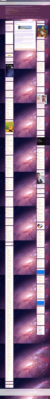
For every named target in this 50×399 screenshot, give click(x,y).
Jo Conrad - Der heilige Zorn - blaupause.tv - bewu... (9, 295)
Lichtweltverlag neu (8, 106)
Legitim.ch (39, 208)
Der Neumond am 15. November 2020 (9, 345)
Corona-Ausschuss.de (40, 91)
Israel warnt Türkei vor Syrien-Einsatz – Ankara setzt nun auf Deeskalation (40, 41)
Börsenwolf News (39, 241)
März (7, 374)
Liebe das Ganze (8, 157)
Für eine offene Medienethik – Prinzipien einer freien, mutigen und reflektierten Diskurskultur (9, 141)
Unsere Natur (7, 212)
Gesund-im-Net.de (8, 236)
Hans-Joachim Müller (40, 312)
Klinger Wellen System (8, 230)
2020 (6, 248)
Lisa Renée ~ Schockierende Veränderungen (8, 331)
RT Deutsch (39, 57)
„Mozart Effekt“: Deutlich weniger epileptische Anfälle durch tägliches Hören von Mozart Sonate (9, 222)
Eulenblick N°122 (8, 252)
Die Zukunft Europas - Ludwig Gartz (9, 251)
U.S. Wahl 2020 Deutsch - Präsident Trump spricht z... (9, 358)
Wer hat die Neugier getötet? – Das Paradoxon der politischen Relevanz (41, 236)
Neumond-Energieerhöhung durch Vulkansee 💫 (9, 314)
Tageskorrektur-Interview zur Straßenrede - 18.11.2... (9, 298)
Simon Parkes (7, 201)
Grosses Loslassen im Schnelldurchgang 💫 (9, 353)
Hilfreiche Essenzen (18, 11)
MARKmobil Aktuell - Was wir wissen (9, 307)
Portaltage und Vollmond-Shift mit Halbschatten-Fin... (9, 262)
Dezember (8, 249)
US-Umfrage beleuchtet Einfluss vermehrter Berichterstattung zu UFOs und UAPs (40, 287)
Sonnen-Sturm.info (40, 291)
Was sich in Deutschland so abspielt (9, 296)
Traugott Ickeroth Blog (40, 81)
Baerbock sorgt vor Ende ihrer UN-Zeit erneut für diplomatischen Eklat (40, 49)
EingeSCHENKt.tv (39, 316)
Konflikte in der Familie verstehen (41, 319)
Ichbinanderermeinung (40, 262)
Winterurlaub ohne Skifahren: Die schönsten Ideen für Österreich (40, 63)
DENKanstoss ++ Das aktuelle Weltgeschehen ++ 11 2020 (9, 312)
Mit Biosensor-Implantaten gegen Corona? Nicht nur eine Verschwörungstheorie (9, 220)
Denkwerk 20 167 (8, 338)
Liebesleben (7, 179)
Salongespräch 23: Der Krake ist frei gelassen (9, 260)
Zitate (6, 185)
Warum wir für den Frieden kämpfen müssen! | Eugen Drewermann (40, 317)
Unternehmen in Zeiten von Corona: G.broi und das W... (9, 316)
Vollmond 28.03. (33, 14)
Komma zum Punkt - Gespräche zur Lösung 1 (9, 278)
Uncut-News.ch (39, 199)
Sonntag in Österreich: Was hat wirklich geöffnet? (40, 69)
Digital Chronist (39, 123)
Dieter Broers (39, 294)
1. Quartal (10, 13)
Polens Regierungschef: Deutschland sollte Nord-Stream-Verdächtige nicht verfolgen (40, 43)
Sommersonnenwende (27, 9)
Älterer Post (33, 49)
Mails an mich (7, 18)
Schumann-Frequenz (40, 297)
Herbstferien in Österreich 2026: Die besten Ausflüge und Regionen (40, 65)
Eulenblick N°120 (8, 268)
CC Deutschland (8, 205)
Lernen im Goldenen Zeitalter (9, 117)
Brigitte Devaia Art (8, 195)
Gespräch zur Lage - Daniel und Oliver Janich (9, 264)
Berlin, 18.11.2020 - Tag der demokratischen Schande (9, 283)
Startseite (25, 49)
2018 (6, 378)
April (7, 373)
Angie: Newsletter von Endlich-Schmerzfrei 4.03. (9, 96)
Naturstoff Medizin (8, 235)
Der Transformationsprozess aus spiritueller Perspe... (9, 280)
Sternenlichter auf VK (40, 132)
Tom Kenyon (7, 200)
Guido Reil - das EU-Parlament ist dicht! (9, 364)
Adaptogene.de (7, 240)
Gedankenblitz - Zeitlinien (9, 362)
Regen (38, 150)
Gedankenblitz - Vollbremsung (8, 253)
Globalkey (7, 216)
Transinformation (8, 114)
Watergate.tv (39, 252)
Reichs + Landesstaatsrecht (9, 151)
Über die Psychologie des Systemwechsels (9, 301)
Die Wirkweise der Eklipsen (12, 11)
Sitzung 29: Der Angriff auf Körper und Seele (9, 255)
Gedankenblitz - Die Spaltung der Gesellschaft (8, 327)
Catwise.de (7, 112)
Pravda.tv (38, 212)
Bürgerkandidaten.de (40, 265)
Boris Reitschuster (39, 238)
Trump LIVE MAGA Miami (40, 162)
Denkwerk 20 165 (8, 361)
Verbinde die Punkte (40, 127)
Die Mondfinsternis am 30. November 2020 (9, 276)
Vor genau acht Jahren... (40, 256)
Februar (7, 375)
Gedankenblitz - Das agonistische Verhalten (9, 269)
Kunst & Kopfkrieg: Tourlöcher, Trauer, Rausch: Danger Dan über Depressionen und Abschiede (9, 168)
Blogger (36, 394)
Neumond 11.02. (20, 14)
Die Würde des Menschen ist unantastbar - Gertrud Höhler (39, 111)
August (7, 370)
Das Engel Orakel (8, 187)
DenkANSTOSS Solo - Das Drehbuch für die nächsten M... (9, 287)
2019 (6, 377)
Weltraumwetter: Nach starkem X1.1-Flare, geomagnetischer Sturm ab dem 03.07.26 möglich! (41, 292)
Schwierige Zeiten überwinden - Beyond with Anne (9, 335)
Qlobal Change (39, 118)
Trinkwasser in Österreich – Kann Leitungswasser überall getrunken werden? (40, 67)
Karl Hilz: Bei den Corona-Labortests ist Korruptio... (9, 352)
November (8, 250)
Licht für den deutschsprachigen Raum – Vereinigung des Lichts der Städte (9, 147)
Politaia (38, 155)
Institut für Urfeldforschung (9, 231)
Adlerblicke (7, 182)
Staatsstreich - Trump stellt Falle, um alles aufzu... (9, 350)
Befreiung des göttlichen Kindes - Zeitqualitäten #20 (9, 320)
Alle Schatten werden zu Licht (9, 145)
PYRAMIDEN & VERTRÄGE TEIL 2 (9, 365)
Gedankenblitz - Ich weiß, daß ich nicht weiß (9, 333)
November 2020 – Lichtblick (8, 271)
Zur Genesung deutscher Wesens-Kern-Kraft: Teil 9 (9, 273)
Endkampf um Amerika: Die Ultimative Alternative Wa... (9, 360)
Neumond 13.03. (29, 14)
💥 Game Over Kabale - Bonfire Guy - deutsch (9, 257)
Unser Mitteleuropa (39, 205)
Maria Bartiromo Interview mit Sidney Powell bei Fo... (9, 303)
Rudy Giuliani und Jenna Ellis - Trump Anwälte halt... (9, 293)
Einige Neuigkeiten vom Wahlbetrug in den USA (9, 325)
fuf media (38, 128)
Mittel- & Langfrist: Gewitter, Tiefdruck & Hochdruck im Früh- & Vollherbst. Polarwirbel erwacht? (41, 281)
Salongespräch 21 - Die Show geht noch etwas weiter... (9, 318)
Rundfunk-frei (39, 266)
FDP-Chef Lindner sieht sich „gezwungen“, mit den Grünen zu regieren (41, 254)
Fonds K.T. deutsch (40, 77)
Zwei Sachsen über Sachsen (8, 291)
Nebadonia (7, 83)
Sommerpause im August (40, 167)
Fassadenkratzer (39, 249)
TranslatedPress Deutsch (40, 161)
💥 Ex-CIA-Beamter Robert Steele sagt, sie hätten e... (9, 305)
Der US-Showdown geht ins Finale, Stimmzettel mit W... (9, 342)
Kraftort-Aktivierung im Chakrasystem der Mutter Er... (9, 300)
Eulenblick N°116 (8, 336)
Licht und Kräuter (8, 214)
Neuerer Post (16, 49)
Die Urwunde (9, 12)
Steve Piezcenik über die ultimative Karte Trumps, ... (9, 344)
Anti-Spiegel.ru (39, 216)
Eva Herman (39, 244)
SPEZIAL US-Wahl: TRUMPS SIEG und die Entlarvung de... (9, 356)
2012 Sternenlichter (13, 8)
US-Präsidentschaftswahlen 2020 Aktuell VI (9, 340)
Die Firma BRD (7, 150)
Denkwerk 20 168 (8, 328)
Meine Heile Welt (8, 143)
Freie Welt (39, 58)
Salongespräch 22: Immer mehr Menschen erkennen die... (9, 285)
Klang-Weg (7, 170)
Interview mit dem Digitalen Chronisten (9, 329)
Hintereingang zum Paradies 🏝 (8, 337)
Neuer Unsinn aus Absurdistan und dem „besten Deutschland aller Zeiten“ (41, 156)
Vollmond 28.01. (16, 14)
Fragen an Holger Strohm (40, 308)
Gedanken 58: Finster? (8, 104)
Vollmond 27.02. (25, 14)
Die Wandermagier (8, 87)
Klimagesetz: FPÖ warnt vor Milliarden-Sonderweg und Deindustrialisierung (40, 203)
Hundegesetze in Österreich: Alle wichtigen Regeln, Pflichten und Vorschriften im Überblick (40, 71)
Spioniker (39, 122)
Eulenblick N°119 (8, 288)
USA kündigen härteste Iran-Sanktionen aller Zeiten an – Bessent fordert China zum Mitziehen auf (40, 48)
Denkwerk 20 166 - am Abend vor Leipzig (9, 346)
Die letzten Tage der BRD (9, 317)
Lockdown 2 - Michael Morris (39, 112)
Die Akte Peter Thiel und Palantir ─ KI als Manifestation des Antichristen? (41, 322)
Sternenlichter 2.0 (10, 3)
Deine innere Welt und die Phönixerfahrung (9, 275)
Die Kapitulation (13, 12)
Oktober (7, 368)
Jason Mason (7, 161)
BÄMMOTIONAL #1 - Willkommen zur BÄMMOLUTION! (9, 322)
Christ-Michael (7, 109)
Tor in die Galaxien (8, 88)
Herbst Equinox (32, 9)
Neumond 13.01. (12, 14)
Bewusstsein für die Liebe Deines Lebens (9, 265)
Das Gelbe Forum (39, 82)
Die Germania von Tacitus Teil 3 (8, 289)
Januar (7, 376)
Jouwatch (39, 53)
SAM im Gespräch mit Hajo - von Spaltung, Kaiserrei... (9, 267)
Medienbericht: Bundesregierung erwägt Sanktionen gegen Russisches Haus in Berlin (40, 46)
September (8, 369)
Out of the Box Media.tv (40, 152)
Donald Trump (17, 12)
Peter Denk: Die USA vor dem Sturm (9, 367)
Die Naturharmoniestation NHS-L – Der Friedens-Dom (9, 308)
